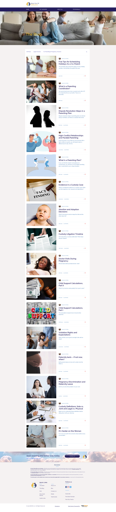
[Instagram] (68, 487)
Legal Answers (37, 51)
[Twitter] (70, 487)
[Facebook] (66, 487)
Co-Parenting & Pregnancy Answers (52, 51)
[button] (86, 52)
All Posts (28, 51)
